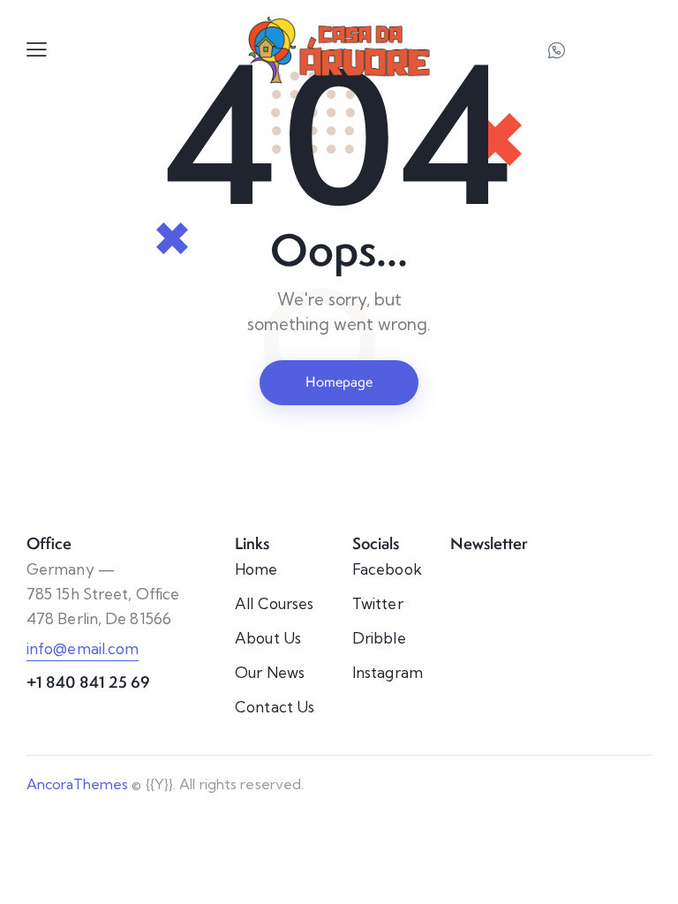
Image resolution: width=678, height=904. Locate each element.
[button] (36, 48)
